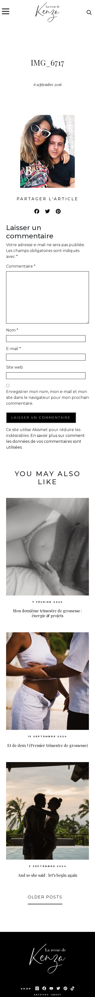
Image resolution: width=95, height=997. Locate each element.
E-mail (13, 348)
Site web (14, 367)
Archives (41, 995)
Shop (27, 988)
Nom (12, 330)
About (56, 995)
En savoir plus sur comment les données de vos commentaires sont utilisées (45, 441)
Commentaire (21, 266)
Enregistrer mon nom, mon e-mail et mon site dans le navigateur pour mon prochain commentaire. (47, 397)
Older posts (45, 897)
